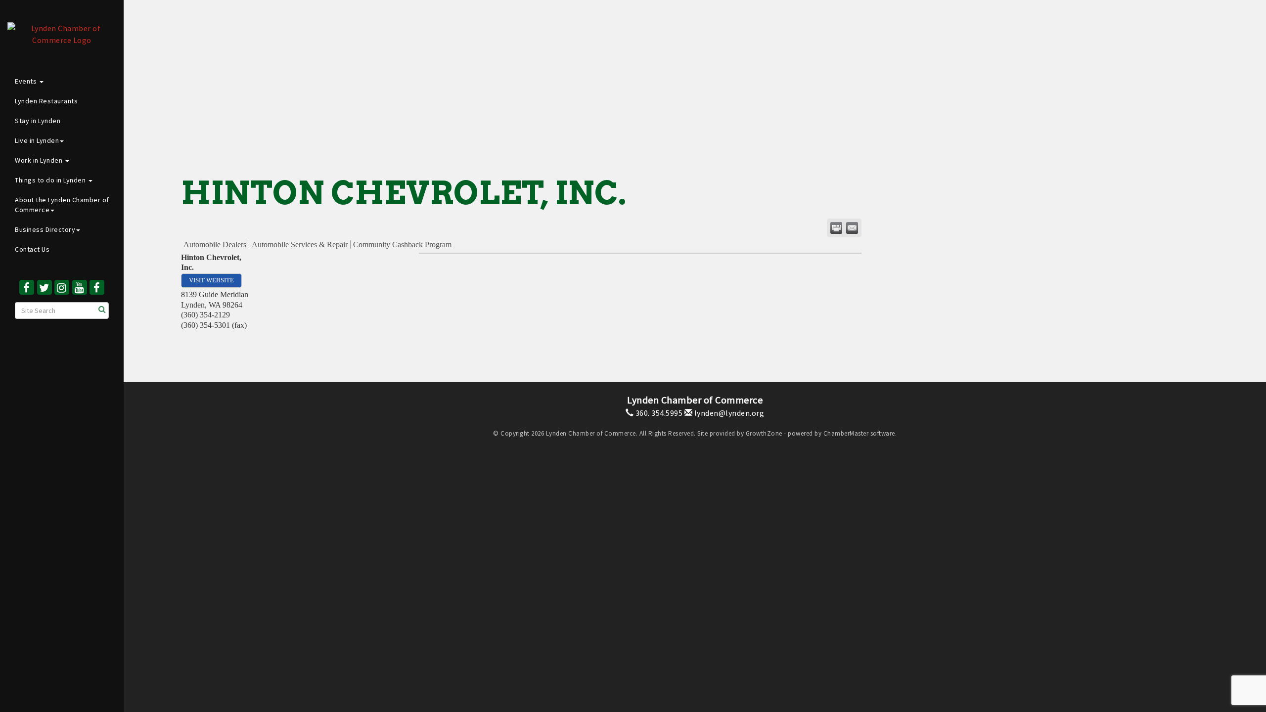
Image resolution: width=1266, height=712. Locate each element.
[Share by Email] (852, 228)
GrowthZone (764, 433)
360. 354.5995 (657, 413)
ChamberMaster (846, 433)
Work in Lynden (39, 160)
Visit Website (211, 280)
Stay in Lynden (37, 120)
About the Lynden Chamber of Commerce (62, 204)
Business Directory (45, 229)
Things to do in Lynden (51, 180)
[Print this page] (836, 228)
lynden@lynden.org (728, 413)
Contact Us (32, 249)
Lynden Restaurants (46, 100)
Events (27, 81)
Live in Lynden (37, 140)
